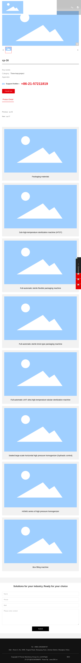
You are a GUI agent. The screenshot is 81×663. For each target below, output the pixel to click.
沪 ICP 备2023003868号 (33, 659)
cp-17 (8, 116)
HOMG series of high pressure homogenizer (40, 485)
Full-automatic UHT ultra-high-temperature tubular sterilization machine (40, 374)
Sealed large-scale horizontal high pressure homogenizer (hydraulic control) (40, 430)
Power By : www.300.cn (49, 659)
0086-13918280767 (41, 647)
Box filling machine (40, 541)
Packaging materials (40, 151)
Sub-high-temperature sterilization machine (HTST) (40, 206)
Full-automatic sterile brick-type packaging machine (40, 318)
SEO (68, 657)
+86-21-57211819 (34, 84)
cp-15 (11, 112)
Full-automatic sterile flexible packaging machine (40, 262)
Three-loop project (17, 73)
